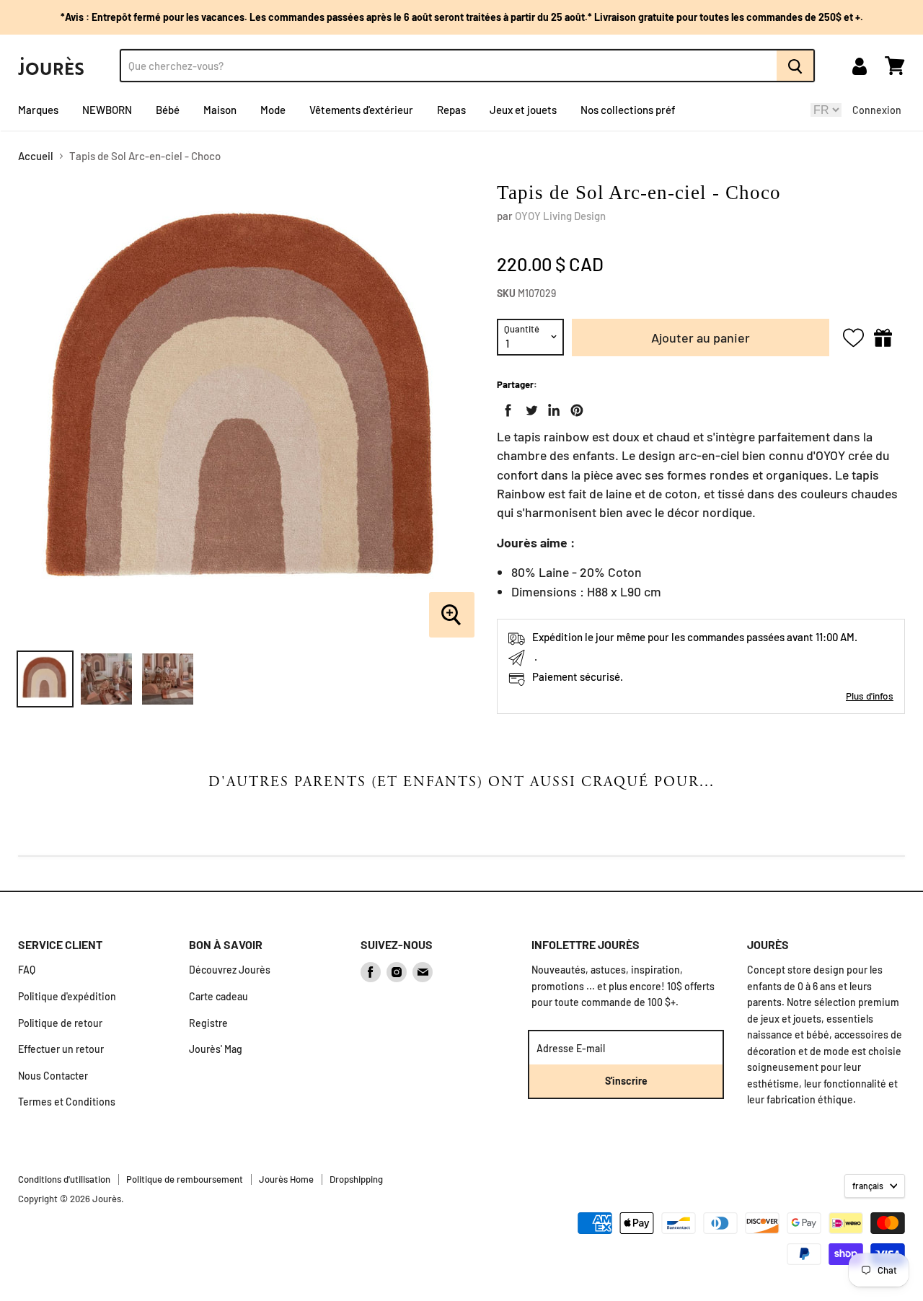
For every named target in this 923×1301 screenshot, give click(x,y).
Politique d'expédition (67, 996)
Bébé (168, 109)
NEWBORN (107, 109)
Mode (273, 109)
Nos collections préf (628, 109)
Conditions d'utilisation (64, 1179)
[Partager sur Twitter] (528, 407)
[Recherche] (796, 65)
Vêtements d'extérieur (361, 109)
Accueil (35, 156)
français (867, 1186)
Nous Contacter (53, 1076)
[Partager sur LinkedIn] (551, 407)
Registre (208, 1023)
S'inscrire (626, 1081)
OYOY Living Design (560, 215)
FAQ (26, 969)
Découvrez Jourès (229, 969)
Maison (220, 109)
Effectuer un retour (61, 1049)
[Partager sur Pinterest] (574, 407)
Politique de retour (60, 1023)
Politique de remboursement (184, 1179)
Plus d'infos (869, 695)
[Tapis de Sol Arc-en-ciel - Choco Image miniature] (45, 678)
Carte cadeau (218, 996)
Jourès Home (286, 1179)
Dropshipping (356, 1179)
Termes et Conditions (66, 1101)
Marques (38, 109)
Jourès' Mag (215, 1049)
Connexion (876, 110)
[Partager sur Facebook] (505, 407)
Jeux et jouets (523, 109)
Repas (451, 109)
